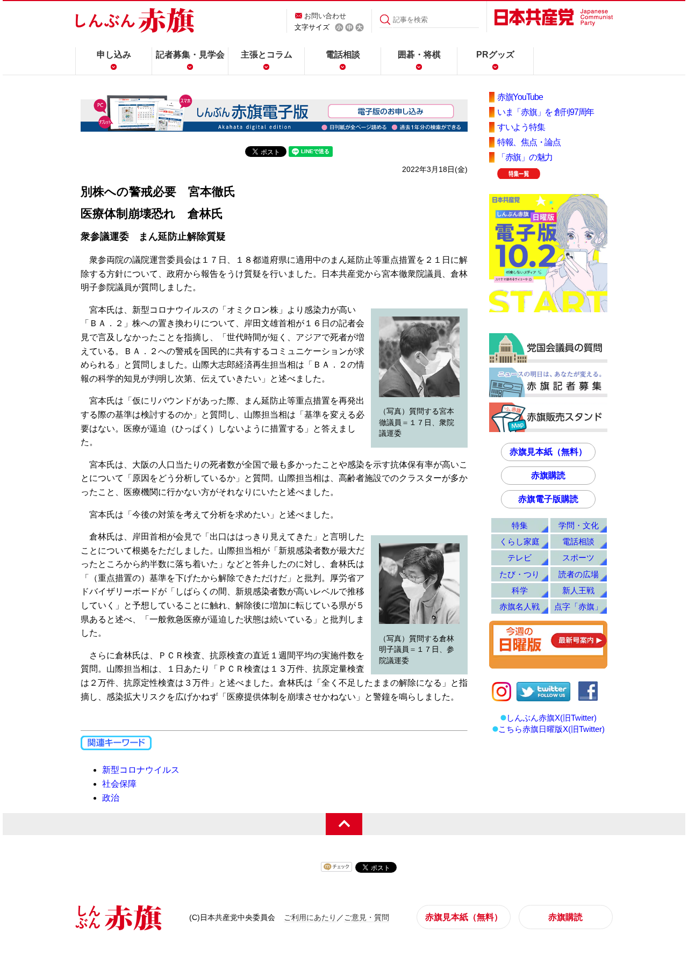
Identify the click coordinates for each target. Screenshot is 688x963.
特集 (520, 525)
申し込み (114, 54)
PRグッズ (495, 54)
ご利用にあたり (310, 917)
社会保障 (119, 783)
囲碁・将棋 (419, 54)
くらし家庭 (519, 541)
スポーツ (578, 557)
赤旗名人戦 (519, 606)
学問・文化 (578, 525)
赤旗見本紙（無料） (548, 451)
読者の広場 (578, 574)
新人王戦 (578, 590)
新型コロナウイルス (141, 769)
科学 (520, 590)
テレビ (519, 557)
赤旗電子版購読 (548, 499)
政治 (110, 797)
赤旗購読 (548, 475)
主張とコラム (266, 54)
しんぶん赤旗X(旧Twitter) (551, 717)
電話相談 (343, 54)
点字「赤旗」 (578, 606)
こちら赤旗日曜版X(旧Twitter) (551, 729)
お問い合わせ (325, 16)
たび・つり (519, 574)
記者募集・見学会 (190, 54)
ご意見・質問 (366, 917)
